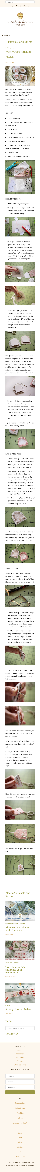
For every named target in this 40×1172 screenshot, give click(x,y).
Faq (20, 1151)
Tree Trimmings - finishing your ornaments (16, 970)
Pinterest (20, 1057)
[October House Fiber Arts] (20, 20)
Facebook (20, 1054)
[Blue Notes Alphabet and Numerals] (20, 911)
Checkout (26, 6)
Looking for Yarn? (20, 1123)
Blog (20, 1142)
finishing (8, 48)
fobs (14, 48)
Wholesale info (20, 1065)
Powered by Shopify (26, 1165)
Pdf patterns (20, 1108)
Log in (12, 6)
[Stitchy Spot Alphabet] (20, 993)
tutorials (16, 963)
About (20, 1137)
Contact (20, 1061)
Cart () (19, 6)
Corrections (20, 1156)
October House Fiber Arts (21, 1162)
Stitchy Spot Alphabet (18, 1009)
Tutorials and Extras (20, 42)
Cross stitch (20, 1103)
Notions (20, 1118)
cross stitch (9, 923)
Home (20, 1133)
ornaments (8, 963)
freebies (22, 923)
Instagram (20, 1050)
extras (16, 923)
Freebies (20, 1113)
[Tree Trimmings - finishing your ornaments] (20, 950)
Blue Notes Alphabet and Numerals (17, 929)
